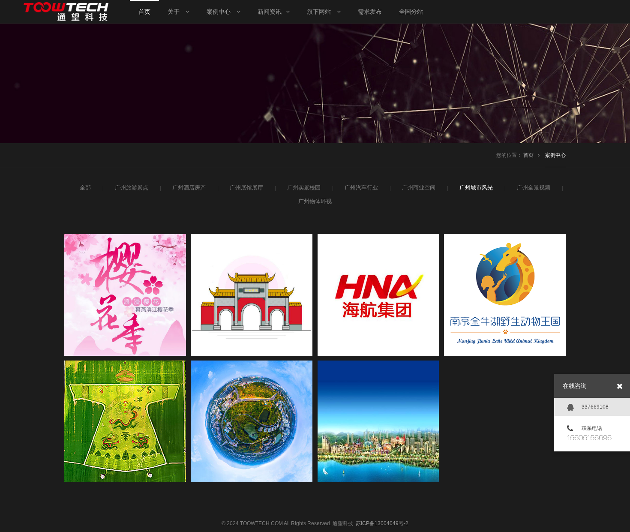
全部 (85, 187)
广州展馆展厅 (246, 187)
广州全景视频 (533, 187)
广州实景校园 (304, 187)
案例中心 (555, 155)
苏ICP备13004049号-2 (382, 523)
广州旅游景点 (131, 187)
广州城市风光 (476, 187)
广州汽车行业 (361, 187)
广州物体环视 (315, 201)
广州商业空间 (418, 187)
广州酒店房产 (189, 187)
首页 (528, 155)
